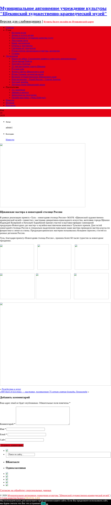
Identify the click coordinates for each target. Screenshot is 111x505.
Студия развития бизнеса (20, 498)
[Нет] (47, 504)
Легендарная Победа (22, 61)
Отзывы (16, 53)
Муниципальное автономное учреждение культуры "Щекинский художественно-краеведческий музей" (59, 495)
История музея (19, 32)
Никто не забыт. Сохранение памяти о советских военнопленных (44, 58)
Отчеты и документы (22, 45)
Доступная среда (20, 40)
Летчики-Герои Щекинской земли (28, 84)
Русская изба (18, 69)
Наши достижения (21, 43)
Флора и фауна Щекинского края (28, 71)
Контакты (10, 105)
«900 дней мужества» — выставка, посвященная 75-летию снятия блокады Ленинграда (43, 392)
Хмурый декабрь (20, 82)
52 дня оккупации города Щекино (28, 66)
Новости (10, 100)
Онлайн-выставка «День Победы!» (29, 97)
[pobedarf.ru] (58, 479)
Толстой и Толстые (21, 64)
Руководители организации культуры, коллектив (36, 51)
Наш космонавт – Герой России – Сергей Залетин (36, 79)
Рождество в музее (11, 389)
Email (3, 434)
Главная (10, 27)
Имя (3, 429)
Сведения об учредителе (24, 48)
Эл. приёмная (18, 90)
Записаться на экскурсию (24, 95)
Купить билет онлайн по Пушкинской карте (69, 21)
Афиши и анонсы (20, 92)
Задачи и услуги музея (23, 35)
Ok (43, 503)
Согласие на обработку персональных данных (25, 490)
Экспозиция (12, 56)
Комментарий (7, 424)
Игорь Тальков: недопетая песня (28, 74)
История (10, 103)
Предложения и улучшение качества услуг (32, 38)
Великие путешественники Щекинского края (34, 77)
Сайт (2, 440)
